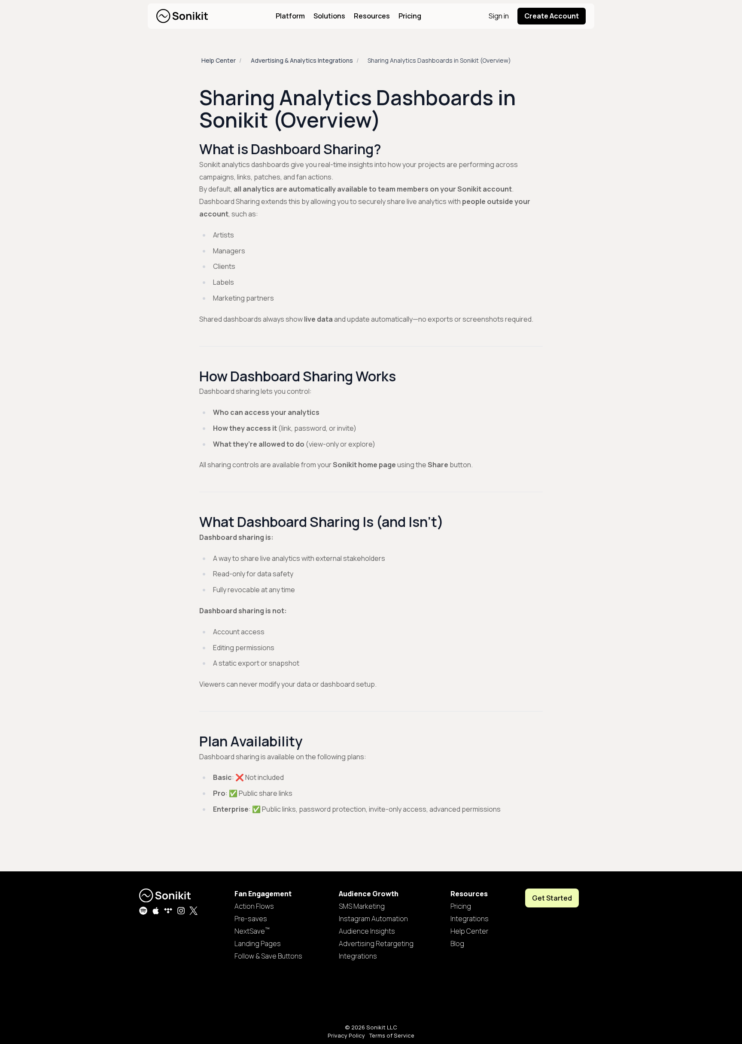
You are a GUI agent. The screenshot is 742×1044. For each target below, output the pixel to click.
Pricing (409, 16)
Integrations (358, 956)
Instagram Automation (373, 918)
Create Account (551, 16)
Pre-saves (250, 918)
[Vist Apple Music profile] (156, 911)
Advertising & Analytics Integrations (302, 60)
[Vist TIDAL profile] (168, 911)
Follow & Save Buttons (268, 956)
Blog (457, 943)
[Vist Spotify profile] (143, 911)
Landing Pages (257, 943)
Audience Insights (367, 931)
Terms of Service (391, 1035)
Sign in (499, 16)
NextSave (252, 931)
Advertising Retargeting (376, 943)
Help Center (218, 60)
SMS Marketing (362, 906)
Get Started (552, 898)
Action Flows (254, 906)
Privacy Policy (346, 1035)
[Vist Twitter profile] (193, 911)
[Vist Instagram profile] (181, 911)
